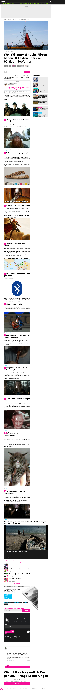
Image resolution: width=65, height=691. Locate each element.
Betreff (6, 624)
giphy (6, 117)
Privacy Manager (42, 688)
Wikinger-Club (10, 405)
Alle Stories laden (17, 583)
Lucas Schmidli (10, 72)
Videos (41, 3)
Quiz (38, 3)
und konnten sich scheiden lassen (11, 378)
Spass (24, 3)
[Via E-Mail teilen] (10, 66)
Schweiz (3, 3)
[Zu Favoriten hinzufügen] (15, 66)
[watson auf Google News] (27, 66)
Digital (27, 3)
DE (46, 1)
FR (48, 1)
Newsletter (9, 688)
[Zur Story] (26, 678)
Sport (18, 3)
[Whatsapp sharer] (8, 557)
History (6, 604)
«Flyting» (8, 208)
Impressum (25, 688)
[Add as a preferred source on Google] (20, 66)
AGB (30, 688)
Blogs (35, 3)
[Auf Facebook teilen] (5, 66)
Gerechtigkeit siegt (17, 602)
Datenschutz (34, 688)
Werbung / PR (15, 688)
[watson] (3, 1)
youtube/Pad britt (8, 332)
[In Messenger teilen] (7, 66)
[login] (1, 689)
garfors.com (21, 553)
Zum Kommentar (10, 662)
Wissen (31, 3)
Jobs (20, 688)
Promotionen (45, 3)
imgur (6, 150)
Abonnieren (26, 610)
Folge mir (27, 72)
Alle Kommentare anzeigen (17, 667)
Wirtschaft (14, 3)
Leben (21, 3)
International (8, 3)
